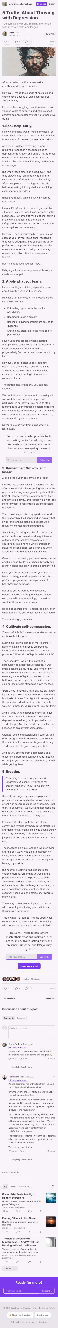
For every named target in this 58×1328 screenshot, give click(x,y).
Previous (11, 998)
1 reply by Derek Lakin (22, 1067)
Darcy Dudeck (15, 1044)
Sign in (52, 4)
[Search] (53, 1186)
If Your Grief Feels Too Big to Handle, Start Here (18, 1196)
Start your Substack (21, 1315)
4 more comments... (11, 1172)
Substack (15, 1322)
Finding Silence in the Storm (19, 1218)
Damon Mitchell (16, 1076)
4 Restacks (35, 979)
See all (8, 1268)
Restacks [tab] (21, 1018)
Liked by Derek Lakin (19, 1047)
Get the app (43, 1315)
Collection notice (47, 1308)
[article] (29, 1203)
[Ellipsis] (54, 1044)
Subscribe (41, 4)
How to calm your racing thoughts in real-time (20, 1223)
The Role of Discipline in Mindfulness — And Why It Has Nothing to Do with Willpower (20, 1242)
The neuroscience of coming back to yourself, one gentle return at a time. (20, 1250)
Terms (34, 1308)
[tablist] (14, 1018)
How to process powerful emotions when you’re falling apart (22, 1203)
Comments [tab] (9, 1018)
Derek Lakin (14, 32)
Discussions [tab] (24, 1186)
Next (48, 998)
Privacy (26, 1308)
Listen (52, 34)
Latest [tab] (13, 1186)
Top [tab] (5, 1186)
